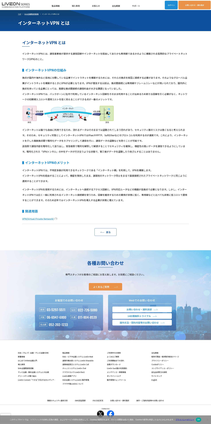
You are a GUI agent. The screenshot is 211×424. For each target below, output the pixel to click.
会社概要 (116, 5)
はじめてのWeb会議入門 (27, 360)
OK (198, 419)
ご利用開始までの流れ (115, 360)
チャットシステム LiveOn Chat (74, 368)
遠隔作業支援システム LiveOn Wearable (77, 360)
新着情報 (21, 356)
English (154, 380)
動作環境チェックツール (116, 380)
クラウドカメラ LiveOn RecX (73, 372)
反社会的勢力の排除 (159, 372)
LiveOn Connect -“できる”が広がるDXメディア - (36, 380)
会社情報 (154, 353)
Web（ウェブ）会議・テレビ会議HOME (33, 353)
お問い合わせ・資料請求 (194, 5)
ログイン (171, 5)
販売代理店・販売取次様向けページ (165, 356)
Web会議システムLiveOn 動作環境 (75, 380)
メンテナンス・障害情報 (116, 372)
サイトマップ (156, 376)
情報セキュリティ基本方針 (57, 400)
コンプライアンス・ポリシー (162, 368)
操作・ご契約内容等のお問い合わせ (150, 400)
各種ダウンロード (114, 364)
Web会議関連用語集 (31, 14)
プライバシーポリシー (160, 360)
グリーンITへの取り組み (27, 376)
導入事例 (76, 5)
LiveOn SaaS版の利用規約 (117, 368)
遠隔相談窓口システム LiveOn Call (75, 364)
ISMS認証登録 (80, 400)
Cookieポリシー (157, 364)
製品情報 (56, 5)
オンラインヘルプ (114, 376)
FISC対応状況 (98, 400)
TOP (19, 14)
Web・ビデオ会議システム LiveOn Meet (77, 356)
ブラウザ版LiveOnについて (72, 383)
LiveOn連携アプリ (69, 376)
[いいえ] (207, 419)
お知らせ (96, 5)
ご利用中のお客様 (114, 353)
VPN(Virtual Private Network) (38, 218)
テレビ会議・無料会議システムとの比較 (33, 372)
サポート (136, 5)
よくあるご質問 (113, 356)
